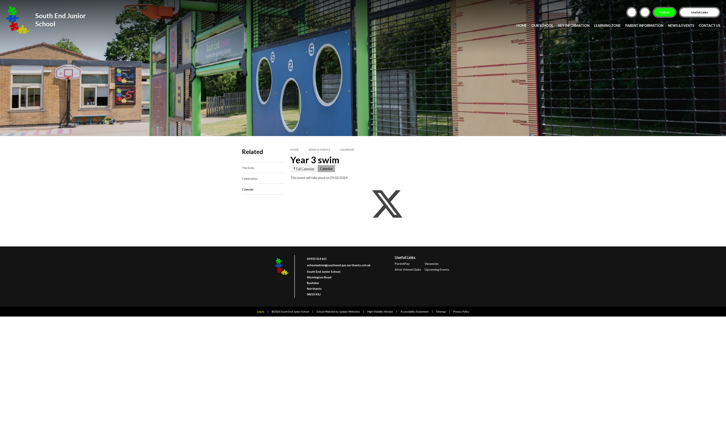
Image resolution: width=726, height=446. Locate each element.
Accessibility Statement (414, 311)
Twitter (664, 12)
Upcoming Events (437, 269)
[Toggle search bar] (631, 12)
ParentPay (402, 263)
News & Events (319, 149)
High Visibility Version (380, 311)
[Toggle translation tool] (644, 12)
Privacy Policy (461, 311)
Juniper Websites (349, 311)
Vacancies (432, 263)
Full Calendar (305, 169)
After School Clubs (408, 269)
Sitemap (441, 311)
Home (294, 149)
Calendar (347, 149)
